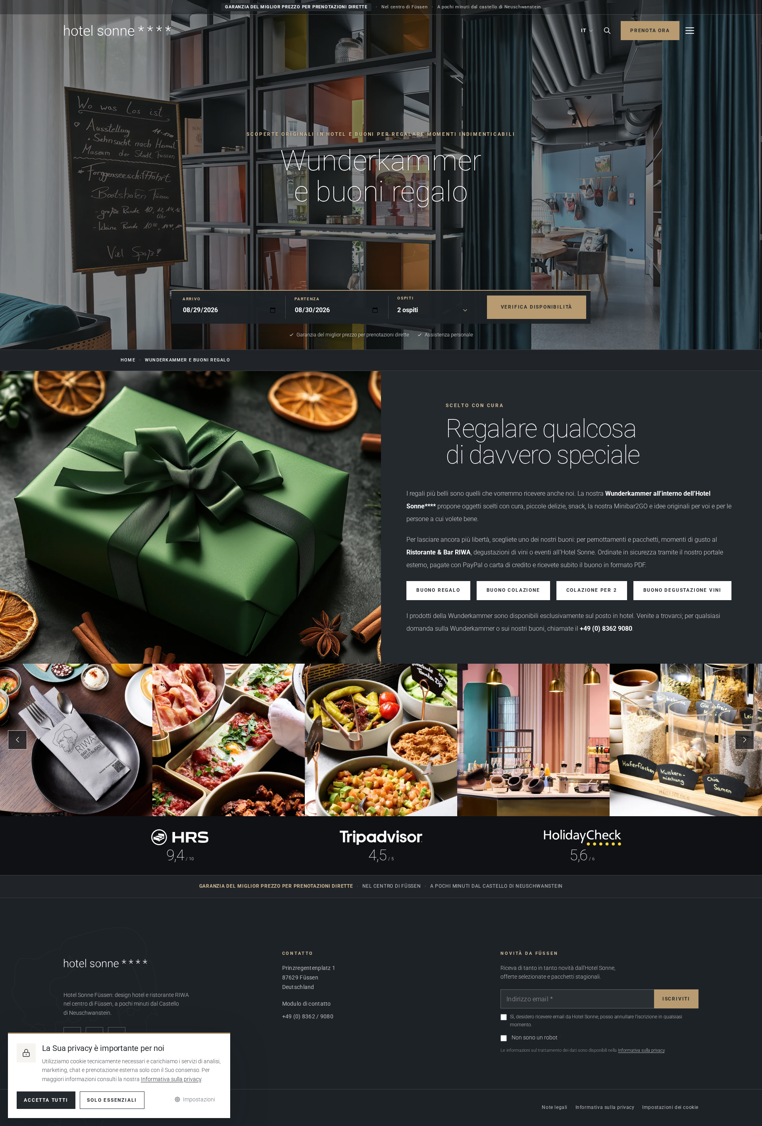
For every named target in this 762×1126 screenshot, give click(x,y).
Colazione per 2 (591, 590)
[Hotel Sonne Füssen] (117, 30)
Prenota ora (650, 30)
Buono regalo (438, 590)
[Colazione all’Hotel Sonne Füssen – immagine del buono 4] (533, 740)
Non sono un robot (535, 1037)
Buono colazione (513, 590)
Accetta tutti (46, 1100)
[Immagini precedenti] (17, 739)
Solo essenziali (112, 1100)
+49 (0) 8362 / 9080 (307, 1016)
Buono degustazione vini (682, 590)
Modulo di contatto (306, 1003)
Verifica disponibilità (537, 306)
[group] (381, 740)
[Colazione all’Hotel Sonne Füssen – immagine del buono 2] (228, 740)
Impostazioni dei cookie (670, 1107)
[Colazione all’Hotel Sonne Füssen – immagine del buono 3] (381, 740)
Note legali (555, 1107)
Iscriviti (676, 999)
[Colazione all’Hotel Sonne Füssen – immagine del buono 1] (76, 740)
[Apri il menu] (689, 30)
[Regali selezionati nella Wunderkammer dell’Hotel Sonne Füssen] (190, 517)
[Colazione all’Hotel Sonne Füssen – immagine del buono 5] (686, 740)
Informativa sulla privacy (641, 1050)
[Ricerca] (607, 30)
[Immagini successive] (744, 739)
